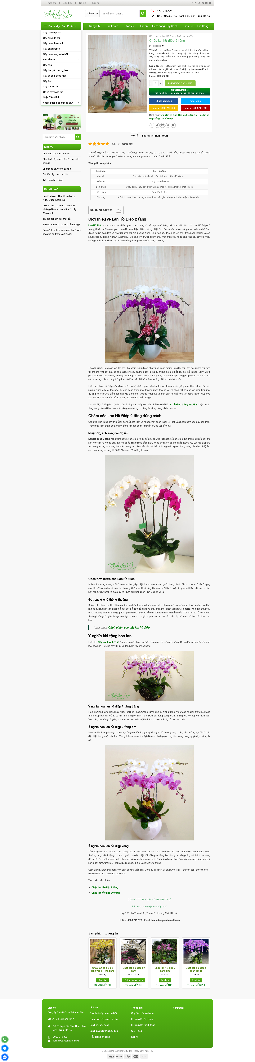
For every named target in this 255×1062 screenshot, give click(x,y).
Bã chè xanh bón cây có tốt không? (61, 224)
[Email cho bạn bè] (162, 125)
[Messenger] (4, 1048)
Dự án (144, 26)
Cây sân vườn (50, 86)
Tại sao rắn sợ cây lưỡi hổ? (57, 218)
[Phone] (4, 1039)
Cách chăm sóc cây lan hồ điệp (128, 627)
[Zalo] (4, 1057)
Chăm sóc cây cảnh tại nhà (57, 168)
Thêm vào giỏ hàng (180, 83)
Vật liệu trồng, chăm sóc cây (58, 102)
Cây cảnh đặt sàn (52, 32)
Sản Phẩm (112, 26)
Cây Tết (47, 81)
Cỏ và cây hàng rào (53, 92)
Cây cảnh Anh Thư (108, 642)
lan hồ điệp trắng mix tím (183, 404)
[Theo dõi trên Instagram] (196, 3)
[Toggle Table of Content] (117, 210)
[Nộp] (143, 13)
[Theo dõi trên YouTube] (210, 3)
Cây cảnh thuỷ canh (53, 43)
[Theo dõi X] (199, 3)
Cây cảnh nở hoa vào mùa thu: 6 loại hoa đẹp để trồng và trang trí (62, 232)
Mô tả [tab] (134, 135)
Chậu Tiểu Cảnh (51, 97)
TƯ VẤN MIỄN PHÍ (102, 985)
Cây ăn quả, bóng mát (54, 75)
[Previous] (88, 964)
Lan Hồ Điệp (49, 59)
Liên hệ (95, 3)
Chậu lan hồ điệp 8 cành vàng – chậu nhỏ (102, 969)
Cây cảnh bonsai (51, 48)
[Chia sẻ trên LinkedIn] (173, 125)
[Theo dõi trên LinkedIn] (206, 3)
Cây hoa (47, 65)
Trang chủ (51, 3)
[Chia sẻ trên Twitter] (157, 125)
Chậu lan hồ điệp (185, 36)
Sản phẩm (154, 36)
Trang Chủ (95, 26)
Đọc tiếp (102, 980)
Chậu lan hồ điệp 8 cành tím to (196, 969)
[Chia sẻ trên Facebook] (151, 125)
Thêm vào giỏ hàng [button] (134, 980)
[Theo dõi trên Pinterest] (203, 3)
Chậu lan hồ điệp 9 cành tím (165, 969)
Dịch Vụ (129, 26)
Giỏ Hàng (203, 26)
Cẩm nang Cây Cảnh (165, 26)
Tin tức (82, 3)
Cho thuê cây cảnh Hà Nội (56, 153)
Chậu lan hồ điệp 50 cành (134, 969)
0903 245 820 (60, 1036)
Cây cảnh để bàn (52, 38)
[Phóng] (92, 109)
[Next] (210, 964)
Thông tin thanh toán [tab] (155, 135)
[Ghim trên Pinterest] (167, 125)
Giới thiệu (67, 3)
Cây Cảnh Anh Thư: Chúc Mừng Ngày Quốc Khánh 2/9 (59, 198)
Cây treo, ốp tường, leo (55, 70)
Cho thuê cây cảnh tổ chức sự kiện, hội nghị (61, 161)
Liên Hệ (188, 26)
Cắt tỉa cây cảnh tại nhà (55, 174)
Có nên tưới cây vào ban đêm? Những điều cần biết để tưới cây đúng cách (59, 209)
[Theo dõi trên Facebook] (192, 3)
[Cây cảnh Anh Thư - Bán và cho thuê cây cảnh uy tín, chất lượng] (62, 14)
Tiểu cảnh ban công (53, 180)
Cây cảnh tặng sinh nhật (55, 54)
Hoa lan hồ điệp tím (187, 115)
